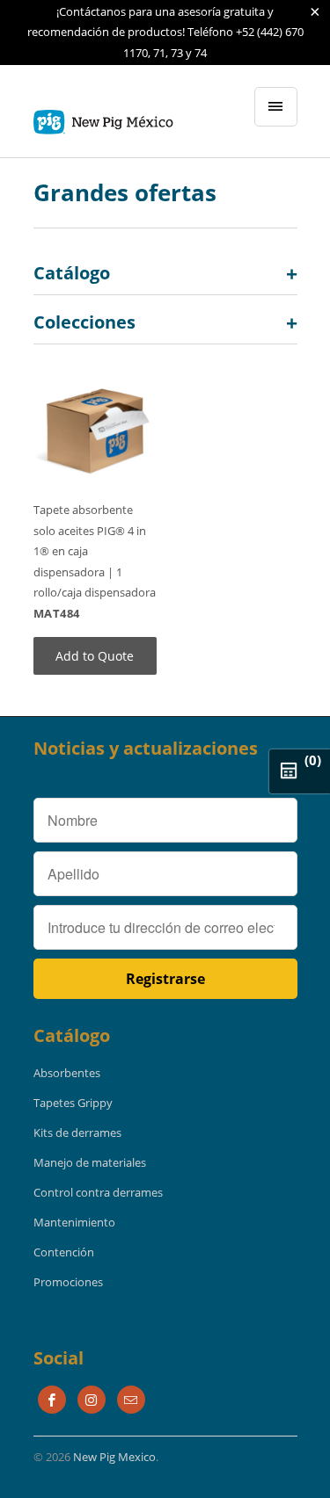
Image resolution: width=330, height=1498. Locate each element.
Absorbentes (66, 1073)
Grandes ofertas (124, 192)
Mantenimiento (74, 1222)
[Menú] (275, 107)
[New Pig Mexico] (103, 117)
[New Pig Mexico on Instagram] (91, 1400)
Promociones (68, 1282)
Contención (63, 1252)
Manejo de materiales (89, 1162)
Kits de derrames (77, 1132)
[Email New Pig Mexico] (131, 1400)
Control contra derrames (98, 1192)
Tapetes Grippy (73, 1103)
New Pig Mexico (114, 1457)
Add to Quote (94, 656)
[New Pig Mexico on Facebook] (52, 1400)
